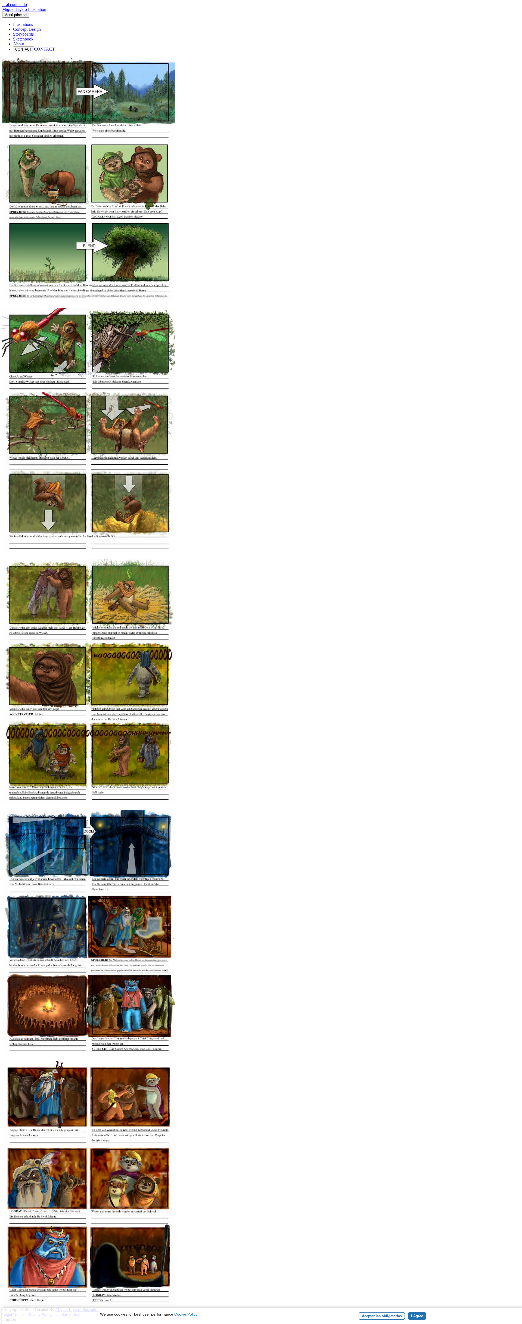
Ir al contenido (14, 4)
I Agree (417, 1316)
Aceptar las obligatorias (382, 1316)
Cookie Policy (185, 1314)
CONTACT (23, 49)
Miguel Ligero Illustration (24, 9)
